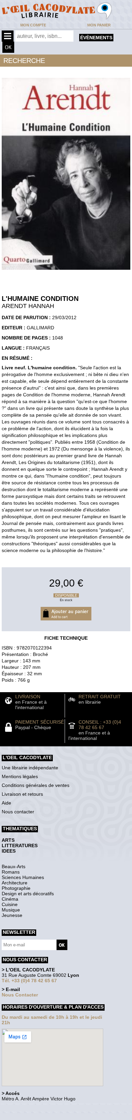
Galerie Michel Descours (32, 1116)
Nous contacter (18, 811)
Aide (6, 803)
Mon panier (99, 25)
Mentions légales (20, 776)
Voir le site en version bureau (37, 1108)
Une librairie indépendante (30, 767)
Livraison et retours (22, 794)
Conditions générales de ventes (35, 785)
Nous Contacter (20, 994)
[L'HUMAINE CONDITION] (66, 271)
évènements (96, 37)
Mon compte (33, 25)
